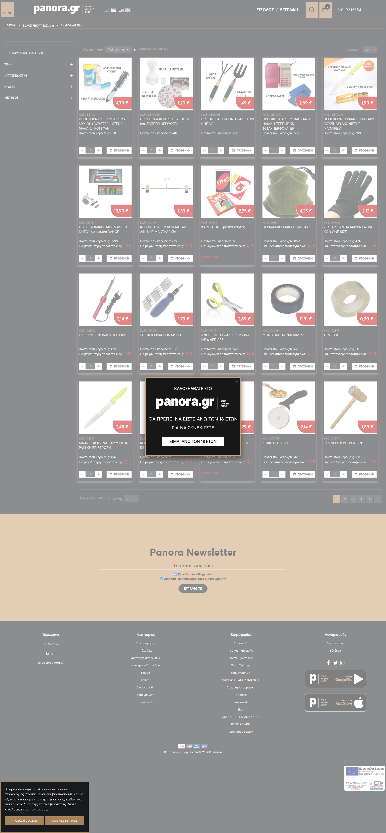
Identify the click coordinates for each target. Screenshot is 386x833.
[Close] (236, 381)
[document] (44, 819)
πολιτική (36, 809)
